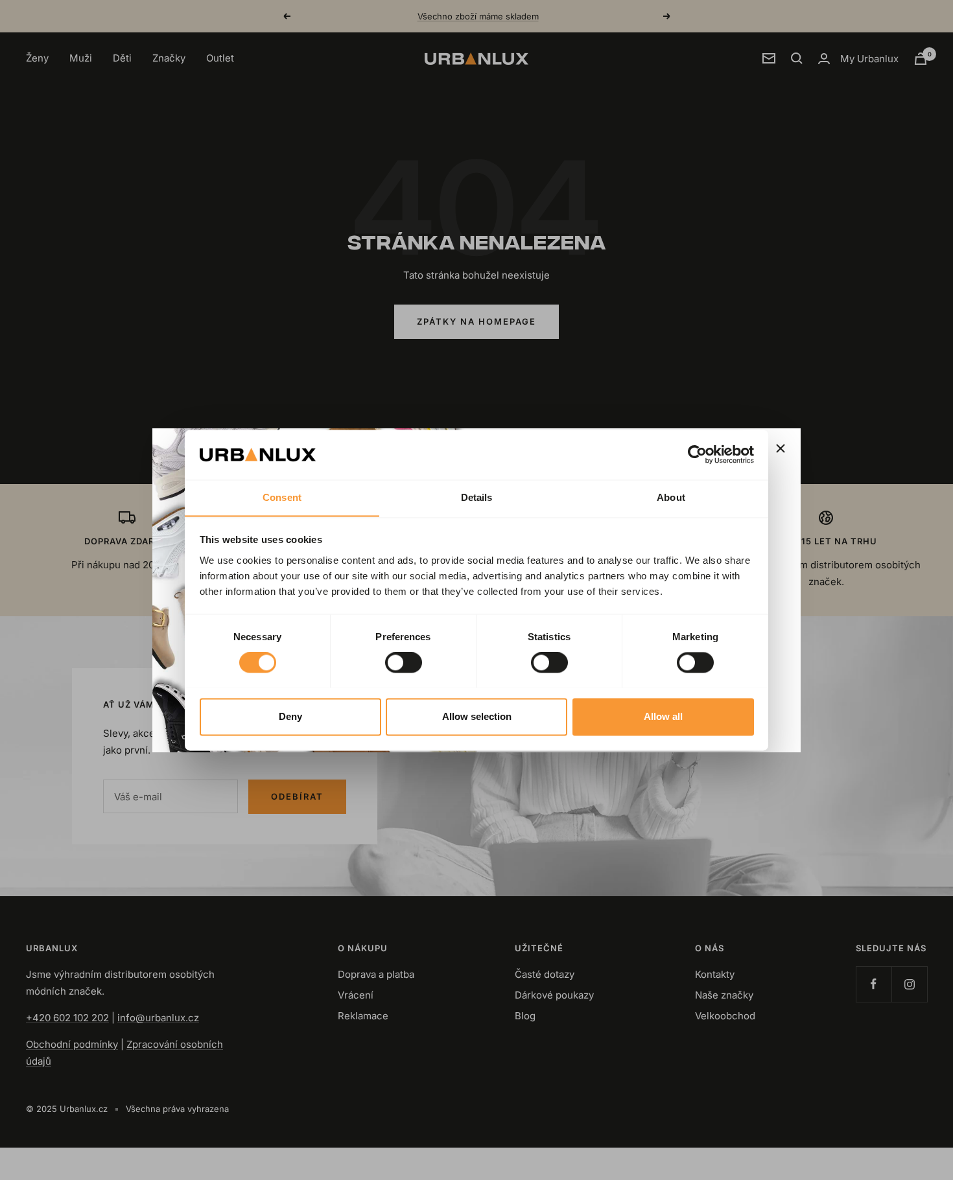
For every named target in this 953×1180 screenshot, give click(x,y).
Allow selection (477, 716)
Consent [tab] (282, 497)
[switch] (403, 662)
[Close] (780, 448)
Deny (290, 716)
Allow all (663, 716)
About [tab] (671, 497)
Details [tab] (477, 497)
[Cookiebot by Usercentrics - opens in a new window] (697, 454)
